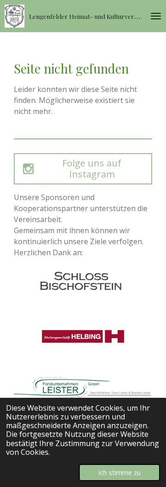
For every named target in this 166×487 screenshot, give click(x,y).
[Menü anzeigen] (156, 16)
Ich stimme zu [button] (119, 472)
